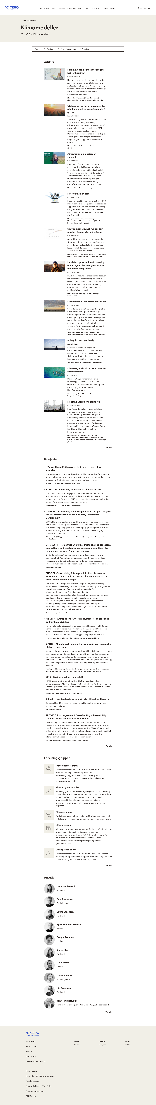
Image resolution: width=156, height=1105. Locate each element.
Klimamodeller (39, 27)
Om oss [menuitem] (112, 8)
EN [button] (149, 8)
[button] (12, 8)
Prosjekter (50, 49)
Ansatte (85, 49)
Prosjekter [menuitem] (62, 8)
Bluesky (127, 1041)
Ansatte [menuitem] (105, 8)
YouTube (127, 1045)
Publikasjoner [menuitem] (71, 8)
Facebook (77, 1045)
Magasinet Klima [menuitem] (83, 8)
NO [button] (145, 8)
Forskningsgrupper (68, 49)
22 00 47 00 (31, 1046)
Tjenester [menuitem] (53, 8)
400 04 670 (31, 1056)
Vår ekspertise (29, 20)
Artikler (38, 49)
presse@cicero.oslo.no (36, 1061)
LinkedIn (102, 1041)
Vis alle (108, 447)
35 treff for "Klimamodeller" (35, 34)
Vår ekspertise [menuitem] (44, 8)
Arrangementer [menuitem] (95, 8)
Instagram (102, 1045)
